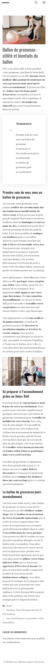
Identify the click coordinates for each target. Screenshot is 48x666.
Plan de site (39, 662)
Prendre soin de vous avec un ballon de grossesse (27, 139)
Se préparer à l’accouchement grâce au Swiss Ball (27, 153)
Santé (9, 605)
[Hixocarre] (5, 2)
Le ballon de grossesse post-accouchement (24, 167)
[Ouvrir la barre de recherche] (36, 2)
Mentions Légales (26, 662)
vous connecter (23, 638)
